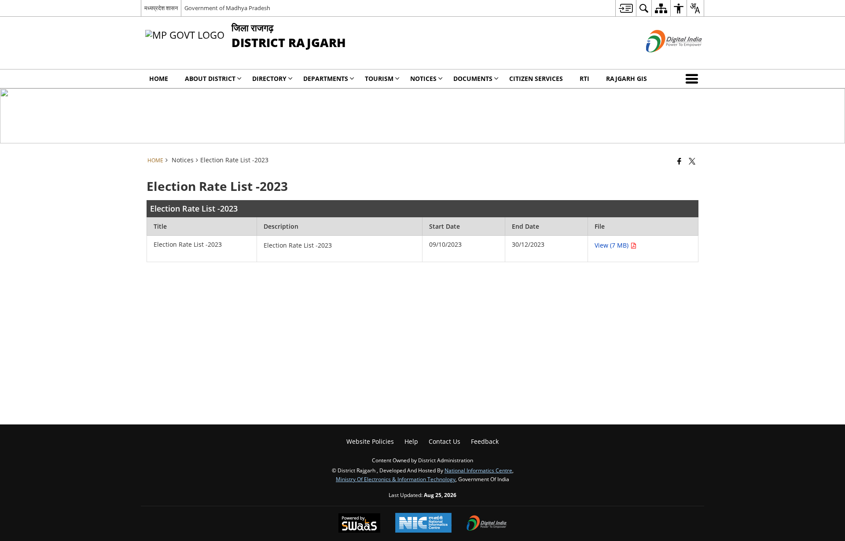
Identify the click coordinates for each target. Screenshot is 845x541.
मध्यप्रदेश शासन (161, 8)
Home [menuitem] (158, 78)
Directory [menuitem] (269, 78)
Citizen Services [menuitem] (536, 78)
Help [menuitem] (411, 441)
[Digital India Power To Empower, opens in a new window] (487, 524)
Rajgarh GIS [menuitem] (626, 78)
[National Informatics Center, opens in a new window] (423, 523)
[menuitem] (625, 8)
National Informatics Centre (478, 470)
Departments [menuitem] (325, 78)
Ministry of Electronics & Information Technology (396, 479)
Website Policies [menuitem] (370, 441)
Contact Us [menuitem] (444, 441)
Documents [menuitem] (472, 78)
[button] (693, 78)
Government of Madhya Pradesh (227, 8)
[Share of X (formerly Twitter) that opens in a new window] (692, 160)
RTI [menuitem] (584, 78)
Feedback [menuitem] (485, 441)
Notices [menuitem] (423, 78)
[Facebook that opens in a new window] (679, 160)
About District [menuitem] (210, 78)
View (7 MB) (612, 245)
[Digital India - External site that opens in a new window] (663, 59)
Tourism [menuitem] (379, 78)
